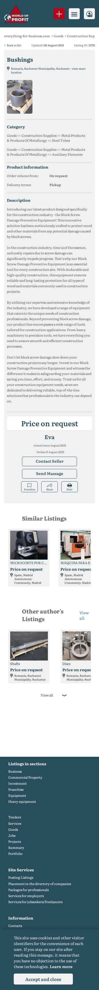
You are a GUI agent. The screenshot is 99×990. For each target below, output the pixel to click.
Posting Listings (20, 877)
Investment (17, 783)
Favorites (29, 489)
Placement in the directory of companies (39, 883)
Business (15, 771)
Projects (14, 841)
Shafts (15, 663)
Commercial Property (25, 777)
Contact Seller (50, 461)
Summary (16, 847)
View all (84, 615)
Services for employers (26, 896)
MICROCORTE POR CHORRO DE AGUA (29, 563)
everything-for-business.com (27, 35)
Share (49, 489)
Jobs (11, 835)
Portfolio (15, 853)
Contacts (15, 925)
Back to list (14, 45)
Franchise (16, 789)
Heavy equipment (22, 801)
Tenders (14, 817)
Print (70, 489)
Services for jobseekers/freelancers (35, 902)
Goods (58, 35)
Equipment (17, 795)
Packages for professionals (28, 889)
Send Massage (49, 473)
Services (14, 823)
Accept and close (43, 979)
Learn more (61, 966)
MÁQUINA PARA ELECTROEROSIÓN (79, 563)
